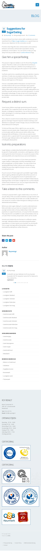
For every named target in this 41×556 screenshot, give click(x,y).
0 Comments (31, 35)
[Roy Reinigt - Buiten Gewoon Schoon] (8, 4)
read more (10, 280)
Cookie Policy (18, 543)
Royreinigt (8, 35)
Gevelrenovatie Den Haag (10, 328)
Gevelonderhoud (7, 350)
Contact (6, 545)
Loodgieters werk (8, 376)
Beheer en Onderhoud (9, 362)
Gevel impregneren (8, 343)
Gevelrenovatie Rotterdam (10, 324)
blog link (34, 63)
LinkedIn (10, 240)
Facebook (3, 240)
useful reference (26, 52)
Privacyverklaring (8, 543)
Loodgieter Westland (9, 295)
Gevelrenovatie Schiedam (10, 321)
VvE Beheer (6, 365)
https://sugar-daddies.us (19, 41)
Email (13, 240)
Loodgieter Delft (7, 292)
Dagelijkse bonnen (8, 369)
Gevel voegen (7, 347)
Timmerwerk (6, 379)
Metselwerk (6, 353)
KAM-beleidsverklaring (29, 543)
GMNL (8, 535)
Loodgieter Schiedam (9, 299)
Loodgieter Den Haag (9, 305)
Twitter (6, 240)
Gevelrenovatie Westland (10, 317)
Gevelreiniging (7, 336)
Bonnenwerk (6, 372)
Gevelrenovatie (7, 340)
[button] (13, 283)
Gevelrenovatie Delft (8, 314)
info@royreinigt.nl (10, 413)
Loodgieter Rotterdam (9, 302)
